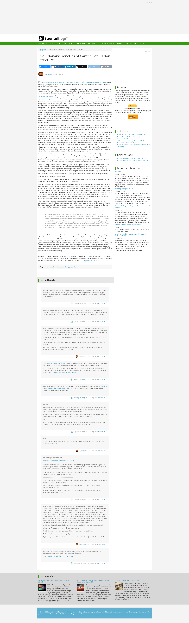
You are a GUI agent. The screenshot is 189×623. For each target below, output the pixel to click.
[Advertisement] (94, 17)
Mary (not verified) (81, 379)
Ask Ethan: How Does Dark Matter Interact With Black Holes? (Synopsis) (93, 581)
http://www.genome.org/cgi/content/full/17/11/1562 (59, 461)
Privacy (69, 612)
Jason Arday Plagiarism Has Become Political (131, 158)
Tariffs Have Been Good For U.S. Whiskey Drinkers (133, 135)
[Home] (57, 38)
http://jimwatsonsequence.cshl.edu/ (65, 372)
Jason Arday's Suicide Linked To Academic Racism (133, 160)
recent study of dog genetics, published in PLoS (91, 82)
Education (91, 43)
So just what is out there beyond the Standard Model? (53, 581)
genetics (73, 267)
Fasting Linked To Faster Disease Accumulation (132, 137)
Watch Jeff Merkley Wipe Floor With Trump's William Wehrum (130, 235)
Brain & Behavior (115, 43)
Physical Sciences (55, 43)
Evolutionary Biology (63, 267)
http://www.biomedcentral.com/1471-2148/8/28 (58, 556)
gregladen (43, 50)
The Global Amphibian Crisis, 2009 (127, 580)
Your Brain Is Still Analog (125, 139)
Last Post (118, 171)
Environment (68, 43)
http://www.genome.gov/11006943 (54, 363)
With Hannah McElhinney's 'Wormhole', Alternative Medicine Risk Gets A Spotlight (133, 142)
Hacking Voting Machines (124, 189)
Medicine (105, 43)
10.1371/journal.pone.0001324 (89, 260)
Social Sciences (80, 43)
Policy (98, 43)
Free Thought (139, 43)
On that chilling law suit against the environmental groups (132, 206)
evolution (52, 267)
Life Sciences (43, 43)
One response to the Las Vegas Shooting (129, 225)
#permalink (101, 303)
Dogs (46, 267)
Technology (128, 43)
